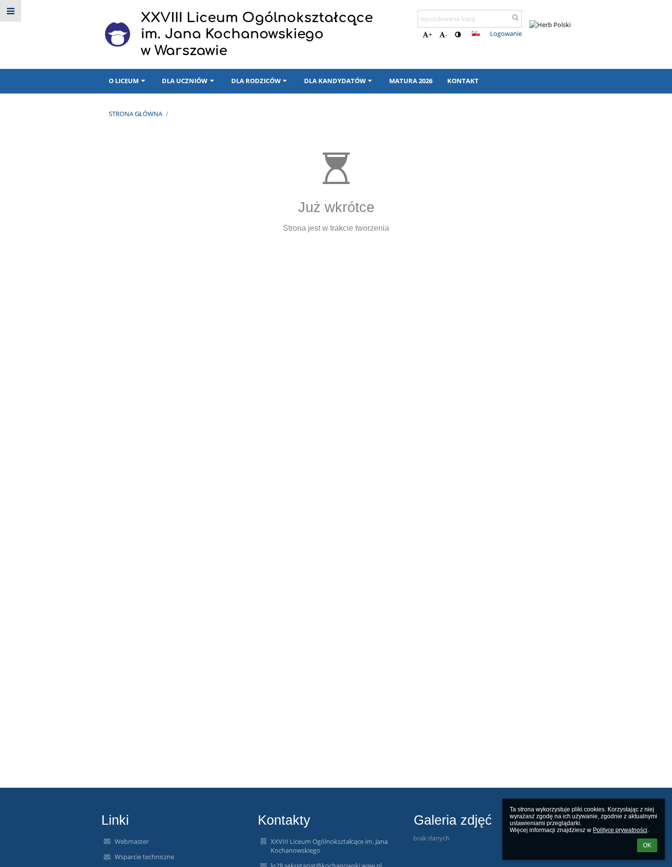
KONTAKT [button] (463, 80)
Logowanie (506, 33)
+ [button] (430, 34)
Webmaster (132, 841)
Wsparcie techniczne (144, 856)
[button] (458, 34)
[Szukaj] (515, 17)
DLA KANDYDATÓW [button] (335, 80)
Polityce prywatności (620, 830)
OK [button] (647, 845)
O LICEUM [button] (124, 80)
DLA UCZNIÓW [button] (185, 80)
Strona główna (135, 113)
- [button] (446, 34)
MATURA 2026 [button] (410, 80)
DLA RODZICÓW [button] (256, 80)
